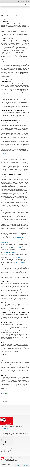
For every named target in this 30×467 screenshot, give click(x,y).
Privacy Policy (6, 247)
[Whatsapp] (6, 393)
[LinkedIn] (4, 393)
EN (26, 1)
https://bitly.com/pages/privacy (12, 252)
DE (19, 1)
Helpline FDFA (4, 445)
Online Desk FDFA (4, 408)
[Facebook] (1, 393)
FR (23, 1)
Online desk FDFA (5, 428)
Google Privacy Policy (17, 237)
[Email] (7, 393)
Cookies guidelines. (17, 247)
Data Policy (5, 242)
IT (21, 1)
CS (28, 1)
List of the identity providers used (20, 262)
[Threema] (5, 393)
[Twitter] (2, 393)
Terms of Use (20, 257)
